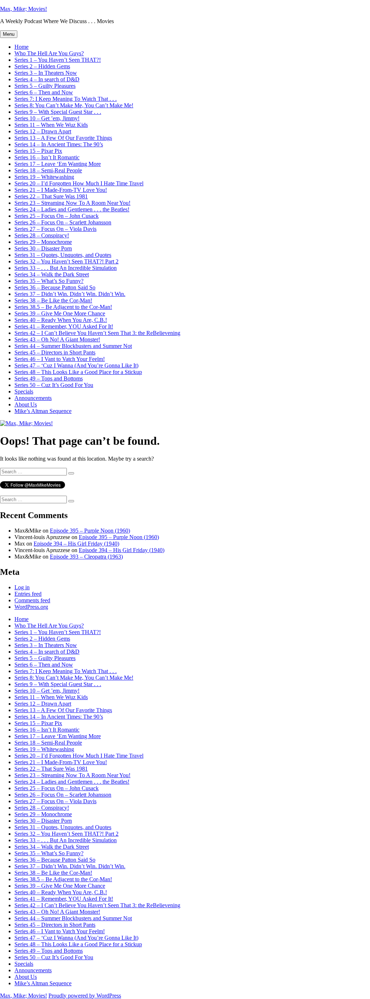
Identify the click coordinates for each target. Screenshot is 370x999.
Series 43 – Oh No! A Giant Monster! (57, 339)
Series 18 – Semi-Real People (48, 170)
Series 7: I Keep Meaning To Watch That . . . (65, 99)
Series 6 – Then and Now (43, 92)
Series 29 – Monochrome (43, 242)
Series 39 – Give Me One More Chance (59, 313)
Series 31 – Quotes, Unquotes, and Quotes (62, 255)
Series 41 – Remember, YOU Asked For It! (63, 326)
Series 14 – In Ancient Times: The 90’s (58, 144)
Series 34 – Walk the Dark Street (51, 274)
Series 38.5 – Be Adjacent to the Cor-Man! (63, 307)
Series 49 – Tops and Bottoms (48, 378)
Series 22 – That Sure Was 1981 (51, 196)
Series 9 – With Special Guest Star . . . (57, 112)
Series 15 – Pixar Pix (38, 151)
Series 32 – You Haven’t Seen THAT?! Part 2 (66, 261)
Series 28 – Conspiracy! (41, 235)
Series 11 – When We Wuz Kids (51, 125)
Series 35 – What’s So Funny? (48, 281)
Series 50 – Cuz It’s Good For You (53, 385)
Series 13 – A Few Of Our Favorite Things (63, 138)
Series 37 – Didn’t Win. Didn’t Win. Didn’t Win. (69, 294)
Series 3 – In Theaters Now (45, 73)
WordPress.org (31, 607)
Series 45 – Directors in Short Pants (54, 352)
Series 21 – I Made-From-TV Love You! (60, 190)
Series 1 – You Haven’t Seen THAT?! (57, 60)
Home (21, 47)
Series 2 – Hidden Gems (42, 66)
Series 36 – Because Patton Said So (54, 287)
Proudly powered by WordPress (84, 995)
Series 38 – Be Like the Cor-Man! (53, 300)
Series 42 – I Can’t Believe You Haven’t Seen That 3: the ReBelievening (97, 333)
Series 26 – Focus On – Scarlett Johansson (62, 222)
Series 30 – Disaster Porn (43, 248)
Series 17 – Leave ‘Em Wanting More (57, 164)
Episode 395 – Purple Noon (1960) (90, 531)
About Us (25, 404)
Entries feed (28, 594)
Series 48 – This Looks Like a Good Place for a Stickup (78, 372)
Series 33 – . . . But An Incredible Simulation (65, 268)
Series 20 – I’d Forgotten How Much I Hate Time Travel (78, 183)
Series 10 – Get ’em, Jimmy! (46, 118)
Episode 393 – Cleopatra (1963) (86, 557)
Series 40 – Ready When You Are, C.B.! (60, 320)
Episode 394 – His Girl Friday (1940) (76, 544)
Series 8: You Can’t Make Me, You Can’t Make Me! (73, 105)
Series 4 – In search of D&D (46, 79)
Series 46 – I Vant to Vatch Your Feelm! (59, 359)
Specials (23, 391)
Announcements (33, 398)
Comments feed (32, 600)
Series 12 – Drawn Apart (42, 131)
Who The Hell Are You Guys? (49, 53)
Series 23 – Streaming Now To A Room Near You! (72, 203)
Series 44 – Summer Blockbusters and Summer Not (73, 346)
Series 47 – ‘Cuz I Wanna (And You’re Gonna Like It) (76, 365)
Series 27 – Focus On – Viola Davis (55, 229)
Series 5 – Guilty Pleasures (45, 86)
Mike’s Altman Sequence (43, 411)
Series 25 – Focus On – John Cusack (56, 216)
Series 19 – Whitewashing (44, 177)
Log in (22, 587)
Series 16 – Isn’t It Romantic (46, 157)
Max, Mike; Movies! (23, 9)
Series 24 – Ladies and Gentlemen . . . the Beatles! (71, 209)
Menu (8, 34)
